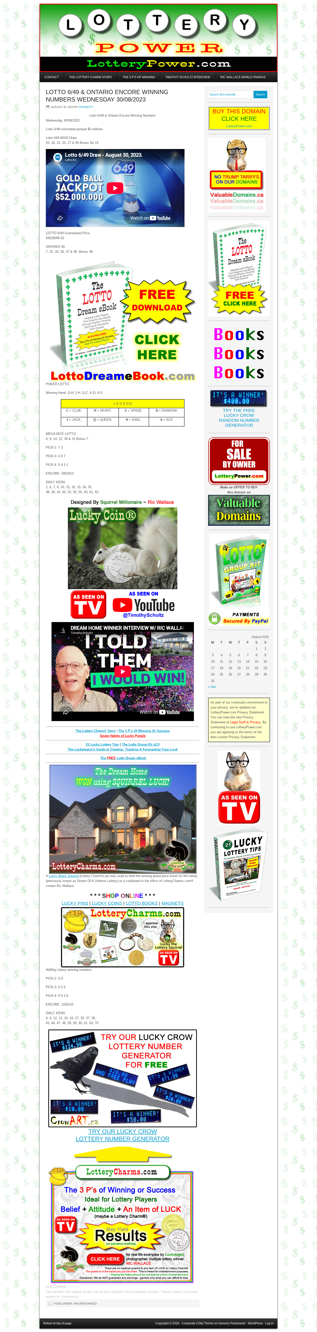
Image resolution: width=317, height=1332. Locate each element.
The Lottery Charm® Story (96, 731)
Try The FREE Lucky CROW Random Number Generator (239, 418)
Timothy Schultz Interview (187, 77)
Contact (52, 77)
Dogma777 (86, 106)
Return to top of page (57, 1323)
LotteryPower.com (239, 126)
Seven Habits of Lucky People (123, 736)
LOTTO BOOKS (142, 903)
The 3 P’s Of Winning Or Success (144, 731)
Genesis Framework (231, 1323)
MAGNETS (172, 903)
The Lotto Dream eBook (123, 758)
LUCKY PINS (75, 903)
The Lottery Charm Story (90, 77)
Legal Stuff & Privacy (245, 722)
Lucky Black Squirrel (64, 876)
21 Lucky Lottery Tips (102, 744)
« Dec (212, 687)
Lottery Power (158, 38)
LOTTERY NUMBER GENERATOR (122, 1138)
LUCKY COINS (107, 903)
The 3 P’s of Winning (139, 77)
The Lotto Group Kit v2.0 (140, 744)
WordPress (255, 1323)
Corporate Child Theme (197, 1323)
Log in (269, 1323)
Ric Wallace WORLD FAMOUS (243, 77)
